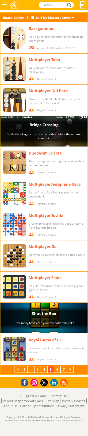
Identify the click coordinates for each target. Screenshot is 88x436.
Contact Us (58, 396)
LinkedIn (55, 383)
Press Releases (73, 401)
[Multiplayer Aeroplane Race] (14, 193)
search (70, 5)
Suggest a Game (34, 396)
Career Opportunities (37, 406)
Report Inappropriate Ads (23, 401)
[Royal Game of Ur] (14, 349)
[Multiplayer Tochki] (14, 224)
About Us (10, 406)
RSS (64, 383)
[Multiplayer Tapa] (14, 69)
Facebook (25, 382)
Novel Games (14, 4)
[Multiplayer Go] (14, 256)
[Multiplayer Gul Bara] (14, 100)
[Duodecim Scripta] (14, 162)
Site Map (52, 401)
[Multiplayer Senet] (14, 287)
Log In (83, 4)
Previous (18, 369)
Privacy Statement (70, 406)
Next (71, 369)
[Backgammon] (14, 38)
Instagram (35, 382)
